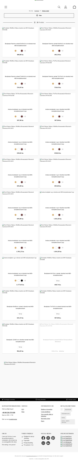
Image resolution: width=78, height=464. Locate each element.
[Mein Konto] (65, 6)
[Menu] (6, 6)
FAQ (23, 409)
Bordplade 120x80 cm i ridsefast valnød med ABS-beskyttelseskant (20, 340)
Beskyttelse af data (45, 418)
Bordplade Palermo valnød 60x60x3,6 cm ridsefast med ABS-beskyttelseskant (57, 44)
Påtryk (42, 421)
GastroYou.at (68, 445)
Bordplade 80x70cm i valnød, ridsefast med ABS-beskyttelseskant (57, 274)
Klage (23, 412)
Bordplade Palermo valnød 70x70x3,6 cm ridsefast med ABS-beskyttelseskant (57, 77)
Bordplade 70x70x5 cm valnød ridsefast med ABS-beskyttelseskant (58, 307)
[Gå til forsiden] (39, 3)
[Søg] (59, 6)
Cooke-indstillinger (45, 412)
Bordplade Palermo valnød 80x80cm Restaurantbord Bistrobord (57, 340)
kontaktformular (13, 419)
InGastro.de (68, 442)
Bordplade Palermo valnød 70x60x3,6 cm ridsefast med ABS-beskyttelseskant (20, 77)
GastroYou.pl (69, 444)
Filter (40, 15)
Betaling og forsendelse (46, 409)
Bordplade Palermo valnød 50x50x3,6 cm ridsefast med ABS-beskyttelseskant (20, 44)
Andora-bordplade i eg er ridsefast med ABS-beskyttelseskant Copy (20, 110)
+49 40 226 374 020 (8, 412)
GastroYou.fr (68, 438)
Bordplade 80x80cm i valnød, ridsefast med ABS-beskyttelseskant (20, 307)
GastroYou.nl (69, 440)
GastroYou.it (68, 436)
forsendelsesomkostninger (31, 456)
